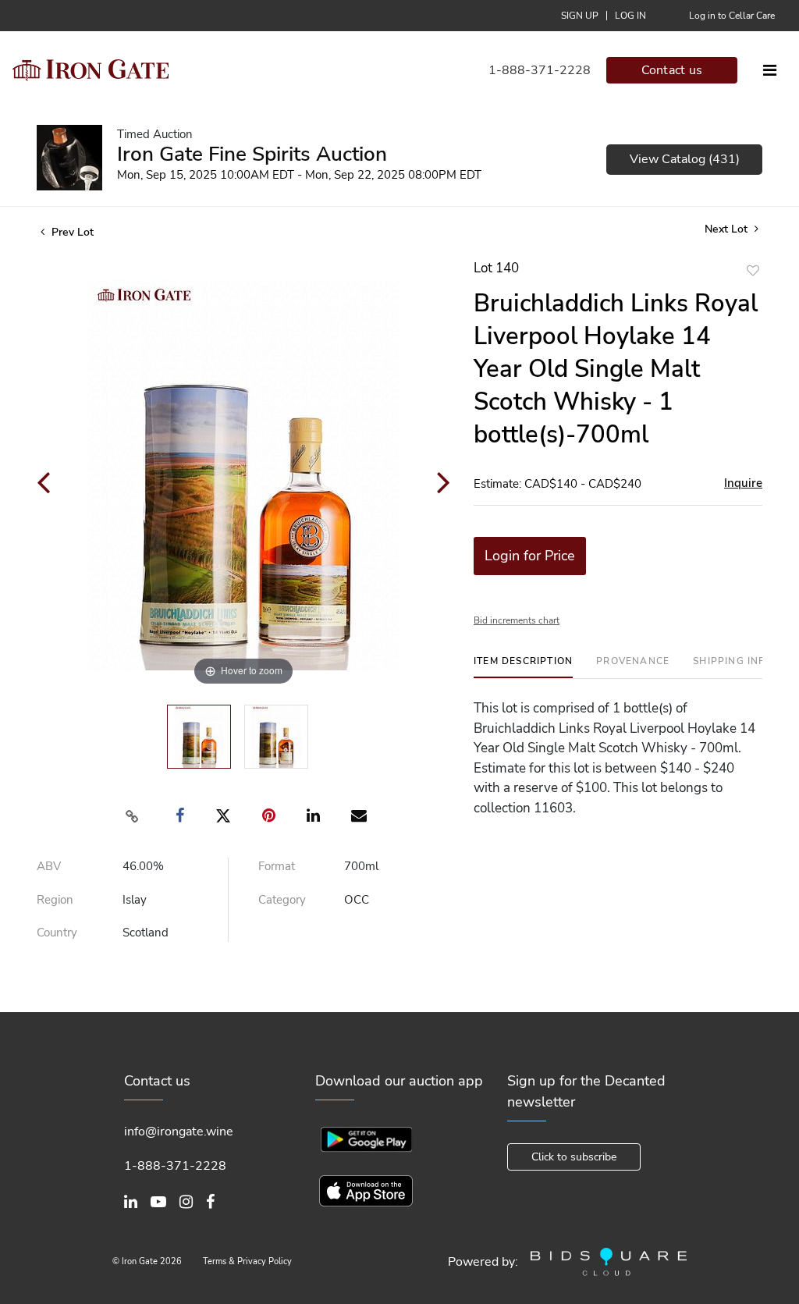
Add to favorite (753, 270)
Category (282, 900)
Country (57, 932)
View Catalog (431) (685, 159)
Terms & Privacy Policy (247, 1261)
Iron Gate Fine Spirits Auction (252, 154)
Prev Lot (71, 232)
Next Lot (728, 229)
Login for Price (530, 555)
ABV (49, 866)
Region (55, 900)
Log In (630, 15)
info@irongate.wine (178, 1131)
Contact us (672, 70)
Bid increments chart (516, 620)
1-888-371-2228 (539, 70)
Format (276, 866)
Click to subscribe (573, 1156)
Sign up (579, 15)
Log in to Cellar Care (732, 15)
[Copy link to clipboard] (132, 816)
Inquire (743, 483)
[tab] (523, 667)
